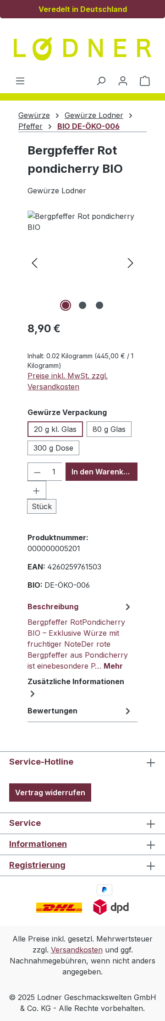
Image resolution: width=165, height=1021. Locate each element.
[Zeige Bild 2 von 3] (82, 305)
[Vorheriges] (34, 262)
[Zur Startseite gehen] (82, 49)
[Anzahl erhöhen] (36, 490)
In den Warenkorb (104, 471)
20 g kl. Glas (55, 429)
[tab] (80, 636)
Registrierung (37, 865)
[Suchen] (101, 80)
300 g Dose (53, 447)
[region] (82, 262)
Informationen (38, 844)
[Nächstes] (131, 262)
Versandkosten (77, 949)
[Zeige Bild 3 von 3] (99, 305)
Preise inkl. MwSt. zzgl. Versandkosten (68, 381)
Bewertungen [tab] (52, 710)
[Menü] (20, 80)
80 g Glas (109, 429)
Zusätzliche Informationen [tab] (76, 681)
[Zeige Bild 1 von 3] (65, 305)
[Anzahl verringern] (37, 472)
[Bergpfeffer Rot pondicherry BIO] (83, 262)
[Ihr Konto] (123, 80)
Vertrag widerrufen (50, 792)
